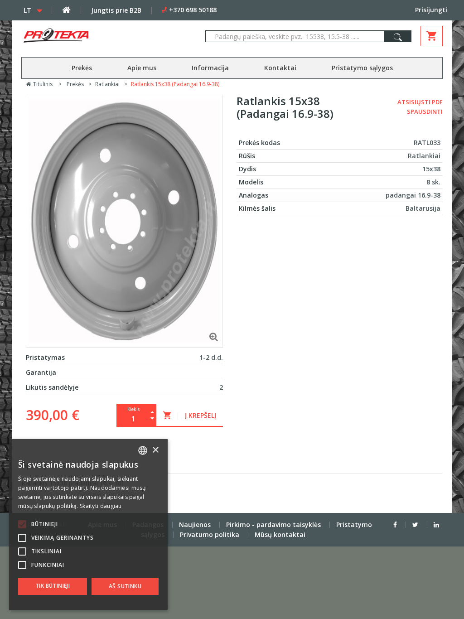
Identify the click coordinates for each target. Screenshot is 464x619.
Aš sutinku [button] (125, 586)
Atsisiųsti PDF (420, 102)
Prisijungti (431, 9)
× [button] (155, 450)
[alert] (88, 524)
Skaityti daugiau (101, 506)
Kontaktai (280, 67)
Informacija (210, 67)
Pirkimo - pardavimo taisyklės (273, 524)
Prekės (82, 67)
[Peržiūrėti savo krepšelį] (431, 36)
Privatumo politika (209, 534)
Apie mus (141, 67)
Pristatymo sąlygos (362, 67)
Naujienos (195, 524)
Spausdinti (425, 111)
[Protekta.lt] (89, 35)
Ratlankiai (107, 84)
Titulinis (42, 84)
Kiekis (133, 409)
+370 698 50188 (193, 9)
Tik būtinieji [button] (52, 586)
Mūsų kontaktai (280, 534)
